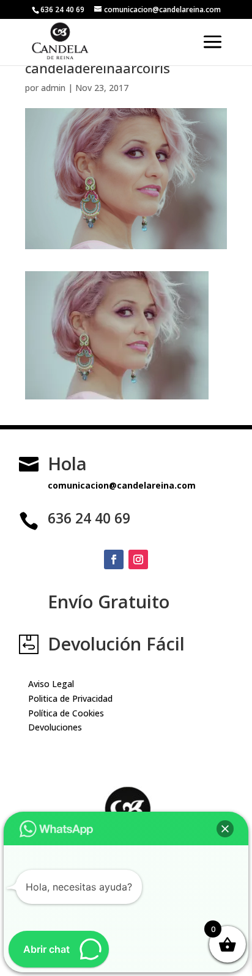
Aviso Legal (51, 684)
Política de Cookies (66, 713)
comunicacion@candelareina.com (122, 485)
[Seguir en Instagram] (138, 559)
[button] (225, 828)
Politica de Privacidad (70, 698)
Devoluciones (55, 727)
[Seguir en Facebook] (114, 559)
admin (53, 87)
